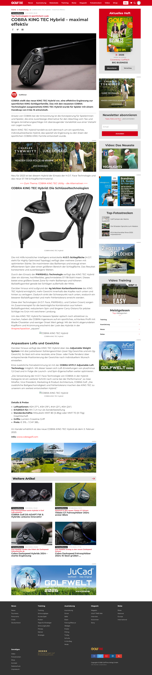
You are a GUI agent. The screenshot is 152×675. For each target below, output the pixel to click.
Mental (40, 632)
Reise (74, 3)
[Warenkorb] (131, 3)
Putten (40, 619)
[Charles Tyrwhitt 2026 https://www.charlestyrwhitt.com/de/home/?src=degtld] (53, 157)
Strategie (41, 635)
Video (107, 3)
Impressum (15, 669)
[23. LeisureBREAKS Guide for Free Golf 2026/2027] (120, 191)
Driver (66, 613)
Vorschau (128, 68)
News (30, 3)
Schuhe (67, 638)
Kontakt (14, 663)
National (121, 613)
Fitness (40, 629)
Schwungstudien (44, 626)
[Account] (139, 4)
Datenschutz (15, 666)
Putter (66, 629)
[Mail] (22, 29)
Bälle (66, 616)
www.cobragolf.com (27, 437)
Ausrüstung (41, 3)
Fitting (66, 632)
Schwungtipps (43, 613)
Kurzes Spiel (42, 616)
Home (13, 10)
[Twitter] (17, 29)
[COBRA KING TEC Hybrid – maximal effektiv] (120, 159)
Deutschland (15, 623)
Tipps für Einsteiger (45, 623)
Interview (94, 616)
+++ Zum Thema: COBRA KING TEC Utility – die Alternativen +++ (54, 183)
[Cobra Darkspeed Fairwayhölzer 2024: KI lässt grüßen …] (75, 533)
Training (65, 3)
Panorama (15, 616)
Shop (115, 3)
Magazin (83, 3)
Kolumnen (95, 619)
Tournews (14, 613)
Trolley (66, 635)
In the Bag (68, 641)
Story (93, 623)
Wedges (67, 626)
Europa (120, 616)
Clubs (13, 619)
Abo (125, 3)
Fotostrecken (96, 3)
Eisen (66, 619)
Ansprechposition (20, 328)
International (122, 619)
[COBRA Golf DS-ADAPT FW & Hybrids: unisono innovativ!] (31, 494)
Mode (66, 644)
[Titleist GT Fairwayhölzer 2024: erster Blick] (75, 494)
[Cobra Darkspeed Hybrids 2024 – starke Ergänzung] (31, 533)
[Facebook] (12, 29)
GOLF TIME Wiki (96, 613)
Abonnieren (112, 68)
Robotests (54, 3)
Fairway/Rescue (17, 13)
